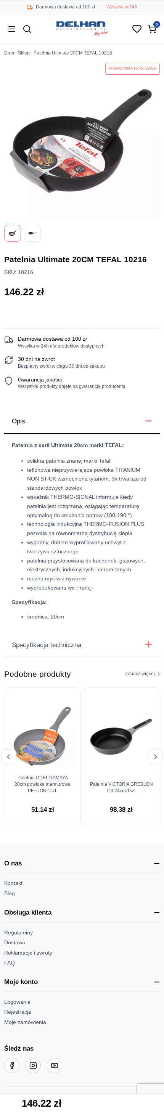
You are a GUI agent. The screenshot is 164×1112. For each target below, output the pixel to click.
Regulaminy (18, 932)
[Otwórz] (11, 29)
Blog (9, 893)
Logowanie (17, 1002)
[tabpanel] (82, 533)
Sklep (24, 53)
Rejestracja (17, 1012)
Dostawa (14, 942)
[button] (82, 863)
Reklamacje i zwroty (28, 953)
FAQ (9, 963)
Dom (9, 53)
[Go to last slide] (8, 756)
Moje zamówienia (25, 1022)
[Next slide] (155, 756)
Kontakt (13, 883)
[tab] (82, 422)
